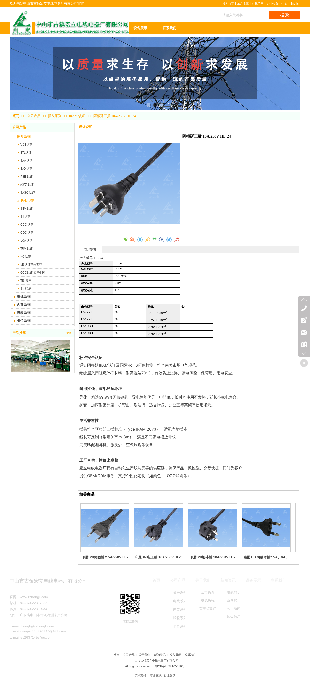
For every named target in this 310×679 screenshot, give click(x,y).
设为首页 (228, 3)
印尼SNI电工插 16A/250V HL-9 (158, 557)
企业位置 (272, 3)
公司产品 (34, 116)
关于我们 (144, 654)
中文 (284, 3)
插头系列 (55, 116)
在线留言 (258, 3)
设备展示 (175, 654)
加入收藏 (243, 3)
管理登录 (169, 675)
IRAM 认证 (77, 116)
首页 (15, 116)
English (295, 3)
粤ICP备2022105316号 (169, 666)
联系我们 (191, 654)
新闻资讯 (160, 654)
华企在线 (156, 675)
